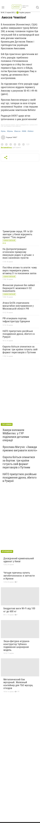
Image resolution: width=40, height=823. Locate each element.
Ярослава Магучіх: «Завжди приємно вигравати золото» (20, 448)
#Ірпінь (3, 131)
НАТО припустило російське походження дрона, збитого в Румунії (19, 334)
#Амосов (17, 131)
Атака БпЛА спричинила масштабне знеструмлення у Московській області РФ (18, 305)
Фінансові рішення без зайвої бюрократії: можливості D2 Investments (19, 288)
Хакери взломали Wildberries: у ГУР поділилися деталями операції (16, 435)
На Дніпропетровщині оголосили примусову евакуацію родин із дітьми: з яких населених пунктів (18, 253)
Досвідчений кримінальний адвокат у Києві (18, 560)
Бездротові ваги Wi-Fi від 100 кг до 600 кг (19, 610)
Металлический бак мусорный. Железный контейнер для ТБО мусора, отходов (18, 684)
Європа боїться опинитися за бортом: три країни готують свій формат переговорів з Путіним (20, 349)
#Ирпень (10, 131)
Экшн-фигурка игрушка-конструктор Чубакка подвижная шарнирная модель (16, 645)
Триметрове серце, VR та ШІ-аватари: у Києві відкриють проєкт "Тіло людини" (18, 234)
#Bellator (31, 131)
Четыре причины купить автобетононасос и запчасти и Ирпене (19, 575)
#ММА (24, 131)
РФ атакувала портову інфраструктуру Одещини (16, 320)
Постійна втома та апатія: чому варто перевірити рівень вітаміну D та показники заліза (20, 270)
